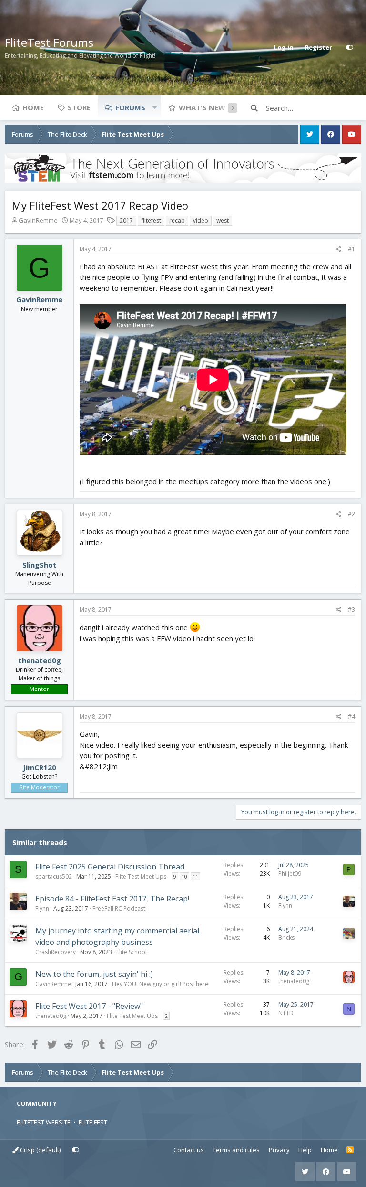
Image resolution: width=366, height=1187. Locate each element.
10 (184, 876)
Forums (130, 107)
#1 (351, 249)
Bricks (286, 937)
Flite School (131, 952)
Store (79, 107)
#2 (351, 514)
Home (33, 107)
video (200, 220)
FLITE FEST (93, 1122)
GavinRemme (38, 220)
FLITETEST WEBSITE (44, 1122)
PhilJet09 (289, 873)
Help (305, 1149)
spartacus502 (53, 876)
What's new (202, 107)
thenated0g (39, 660)
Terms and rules (236, 1149)
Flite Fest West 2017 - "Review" (89, 1006)
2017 (126, 220)
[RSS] (350, 1150)
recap (177, 220)
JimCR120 (39, 767)
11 (195, 876)
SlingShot (39, 565)
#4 (351, 716)
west (222, 220)
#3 (351, 609)
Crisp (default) (40, 1149)
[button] (154, 107)
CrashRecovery (55, 952)
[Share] (339, 249)
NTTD (286, 1013)
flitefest (151, 220)
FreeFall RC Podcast (118, 908)
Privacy (279, 1149)
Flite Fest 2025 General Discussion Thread (109, 866)
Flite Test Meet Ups (140, 876)
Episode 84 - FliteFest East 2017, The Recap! (112, 898)
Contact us (188, 1149)
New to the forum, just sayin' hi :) (94, 974)
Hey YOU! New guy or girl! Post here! (161, 984)
